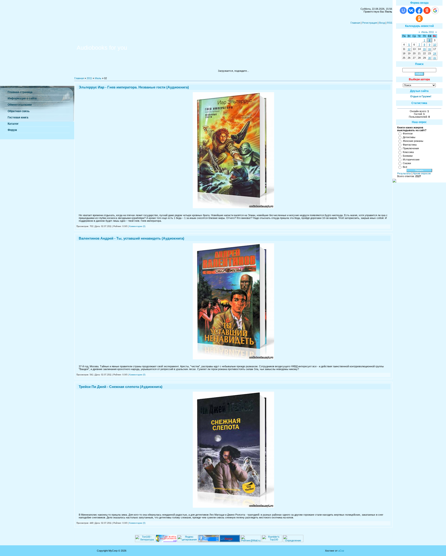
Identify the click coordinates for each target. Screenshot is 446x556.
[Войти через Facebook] (419, 10)
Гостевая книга (18, 117)
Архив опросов (422, 173)
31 (434, 57)
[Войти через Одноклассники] (419, 18)
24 (434, 53)
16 (429, 49)
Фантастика (409, 144)
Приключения (411, 148)
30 (429, 57)
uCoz (341, 550)
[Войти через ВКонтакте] (411, 10)
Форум (12, 130)
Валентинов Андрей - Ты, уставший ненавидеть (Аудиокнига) (131, 238)
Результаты (404, 173)
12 (409, 49)
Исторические (411, 159)
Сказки (407, 163)
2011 (89, 78)
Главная (355, 22)
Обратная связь (19, 111)
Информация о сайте (22, 98)
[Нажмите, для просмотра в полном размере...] (233, 207)
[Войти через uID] (403, 10)
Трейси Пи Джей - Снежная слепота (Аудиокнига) (120, 387)
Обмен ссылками (20, 104)
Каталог (13, 123)
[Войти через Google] (435, 10)
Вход (382, 22)
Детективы (409, 137)
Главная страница (20, 92)
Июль (98, 78)
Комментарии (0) (137, 226)
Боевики (408, 155)
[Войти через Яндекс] (426, 10)
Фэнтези (408, 133)
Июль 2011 (427, 32)
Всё (405, 167)
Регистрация (369, 22)
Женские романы (413, 141)
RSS (389, 22)
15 (424, 49)
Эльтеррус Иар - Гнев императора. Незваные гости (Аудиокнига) (134, 87)
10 (434, 44)
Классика (408, 152)
